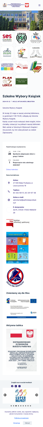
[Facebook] (12, 386)
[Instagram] (19, 386)
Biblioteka (31, 101)
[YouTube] (16, 386)
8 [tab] (28, 405)
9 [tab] (30, 405)
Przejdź (7, 43)
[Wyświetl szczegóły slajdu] (21, 396)
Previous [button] (5, 395)
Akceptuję (16, 423)
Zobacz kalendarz (12, 169)
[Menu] (39, 5)
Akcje (15, 101)
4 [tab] (18, 405)
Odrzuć (27, 423)
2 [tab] (13, 405)
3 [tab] (16, 405)
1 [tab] (11, 405)
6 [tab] (23, 405)
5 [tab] (20, 405)
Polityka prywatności (21, 418)
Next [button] (36, 395)
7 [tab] (25, 405)
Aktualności (22, 101)
